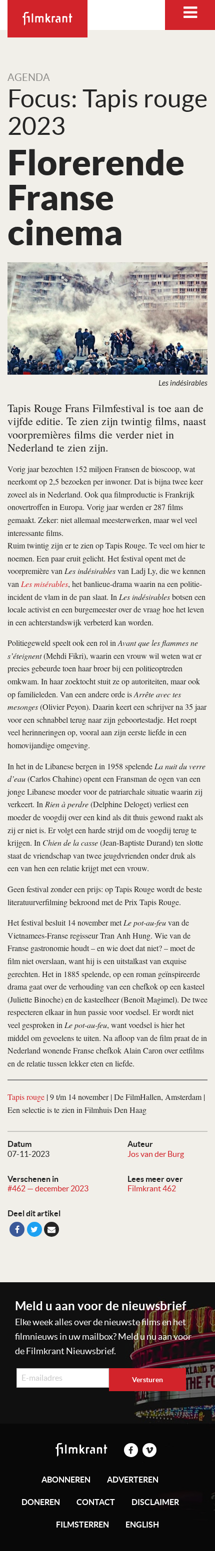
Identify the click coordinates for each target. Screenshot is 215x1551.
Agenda (29, 77)
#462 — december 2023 (48, 1188)
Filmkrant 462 (152, 1188)
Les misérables (44, 583)
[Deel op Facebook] (17, 1229)
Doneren (41, 1502)
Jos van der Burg (156, 1153)
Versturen (147, 1380)
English (142, 1524)
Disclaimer (155, 1502)
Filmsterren (82, 1524)
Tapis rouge (26, 1096)
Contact (95, 1502)
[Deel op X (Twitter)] (34, 1229)
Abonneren (66, 1479)
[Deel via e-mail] (51, 1229)
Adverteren (132, 1479)
